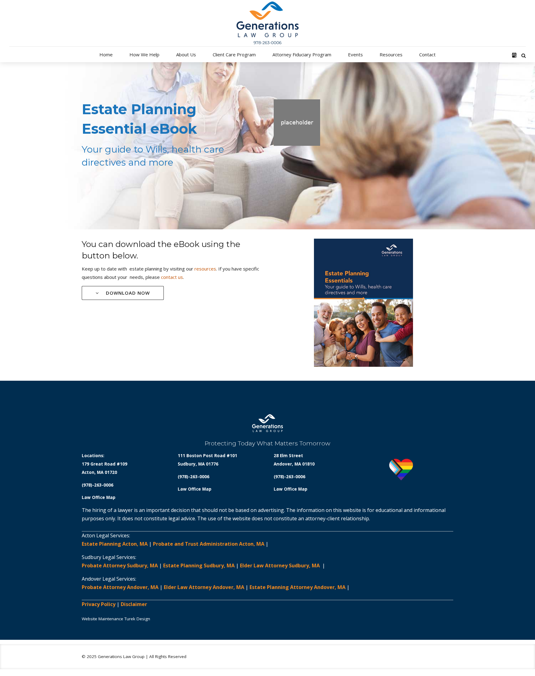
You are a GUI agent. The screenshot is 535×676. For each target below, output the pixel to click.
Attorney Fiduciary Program (301, 54)
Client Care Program (234, 54)
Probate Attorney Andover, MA (120, 587)
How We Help (144, 54)
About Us (186, 54)
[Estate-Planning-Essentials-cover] (363, 303)
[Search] (523, 55)
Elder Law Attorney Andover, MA (204, 587)
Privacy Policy (98, 604)
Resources (391, 54)
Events (355, 54)
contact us (172, 277)
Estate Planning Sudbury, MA (199, 565)
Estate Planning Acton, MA (115, 543)
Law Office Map (98, 497)
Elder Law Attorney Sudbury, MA (280, 565)
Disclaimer (134, 604)
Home (106, 54)
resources (205, 269)
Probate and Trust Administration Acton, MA (208, 543)
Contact (427, 54)
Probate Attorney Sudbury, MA (120, 565)
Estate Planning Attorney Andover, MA (298, 587)
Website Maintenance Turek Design (116, 619)
